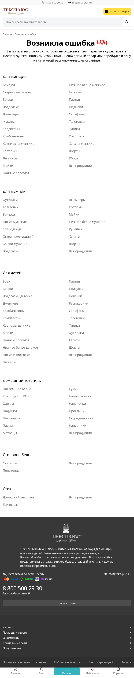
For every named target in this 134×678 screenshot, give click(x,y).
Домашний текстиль (22, 380)
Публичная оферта (67, 662)
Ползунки (76, 289)
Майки (8, 165)
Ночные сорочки (16, 173)
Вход (41, 673)
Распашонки (78, 303)
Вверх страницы (100, 662)
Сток (7, 488)
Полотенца (11, 470)
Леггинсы (10, 158)
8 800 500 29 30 (54, 2)
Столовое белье (17, 454)
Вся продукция (80, 165)
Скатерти (10, 463)
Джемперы (11, 114)
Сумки (74, 389)
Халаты (74, 236)
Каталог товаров (119, 11)
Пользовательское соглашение (24, 662)
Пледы (8, 425)
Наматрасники (80, 396)
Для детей (12, 272)
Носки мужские (15, 222)
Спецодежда (12, 229)
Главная (15, 673)
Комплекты (11, 318)
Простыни (77, 411)
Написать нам (67, 603)
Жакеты (9, 121)
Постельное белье (17, 389)
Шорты (74, 151)
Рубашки (76, 229)
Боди (6, 281)
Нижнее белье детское (20, 347)
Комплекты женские (18, 143)
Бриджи (9, 85)
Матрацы (10, 433)
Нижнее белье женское (87, 85)
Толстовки (77, 121)
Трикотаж (10, 504)
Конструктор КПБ (16, 396)
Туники (74, 129)
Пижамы (75, 92)
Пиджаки (76, 107)
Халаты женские (81, 143)
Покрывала (11, 418)
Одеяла (8, 403)
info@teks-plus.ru (82, 2)
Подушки (10, 411)
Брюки (8, 99)
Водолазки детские (17, 296)
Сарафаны (77, 114)
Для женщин (15, 76)
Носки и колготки (16, 355)
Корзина (118, 673)
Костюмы (10, 151)
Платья (74, 99)
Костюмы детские (16, 325)
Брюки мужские (15, 244)
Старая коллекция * (18, 236)
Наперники (77, 425)
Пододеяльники (81, 418)
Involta (126, 662)
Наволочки (77, 403)
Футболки (76, 136)
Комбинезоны (13, 136)
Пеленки (75, 296)
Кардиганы (11, 129)
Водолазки (11, 107)
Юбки (73, 158)
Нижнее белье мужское (87, 222)
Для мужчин (14, 191)
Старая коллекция (17, 92)
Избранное (92, 673)
